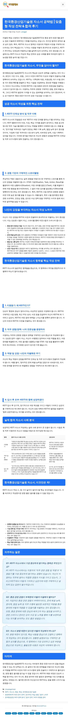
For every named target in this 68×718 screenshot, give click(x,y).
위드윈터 (49, 713)
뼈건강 (60, 713)
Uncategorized (10, 689)
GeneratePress (41, 706)
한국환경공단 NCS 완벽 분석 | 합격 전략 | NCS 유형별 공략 (25, 697)
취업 (20, 692)
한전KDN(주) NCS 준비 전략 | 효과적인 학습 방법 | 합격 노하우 (26, 695)
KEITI (7, 692)
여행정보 (55, 713)
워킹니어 (20, 713)
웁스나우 (26, 713)
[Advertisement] (34, 155)
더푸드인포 (8, 713)
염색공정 (32, 713)
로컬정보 (14, 713)
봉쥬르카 (43, 713)
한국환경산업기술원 (29, 692)
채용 (16, 692)
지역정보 (38, 713)
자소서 (11, 692)
